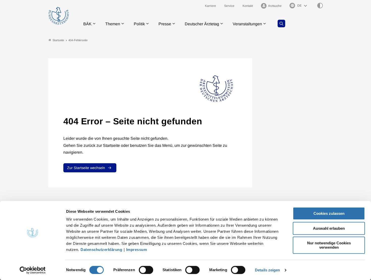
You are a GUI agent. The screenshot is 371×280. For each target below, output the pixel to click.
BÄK (87, 24)
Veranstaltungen (247, 24)
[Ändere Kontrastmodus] (320, 5)
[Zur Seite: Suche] (281, 23)
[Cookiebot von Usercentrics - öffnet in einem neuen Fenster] (33, 270)
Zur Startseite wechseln (86, 168)
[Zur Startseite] (58, 16)
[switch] (146, 270)
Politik (139, 24)
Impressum (136, 249)
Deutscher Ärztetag (202, 24)
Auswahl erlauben (329, 228)
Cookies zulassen (328, 213)
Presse (164, 24)
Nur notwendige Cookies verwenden (329, 245)
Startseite (58, 40)
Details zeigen (267, 270)
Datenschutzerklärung (101, 249)
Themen (112, 24)
